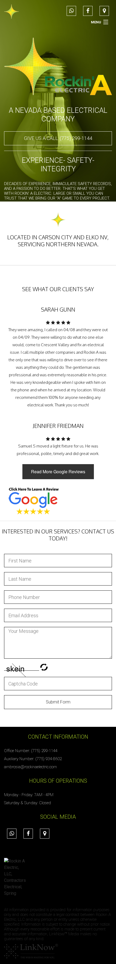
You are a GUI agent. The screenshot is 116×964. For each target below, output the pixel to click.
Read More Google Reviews (58, 471)
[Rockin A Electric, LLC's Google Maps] (104, 11)
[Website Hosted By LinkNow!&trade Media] (31, 951)
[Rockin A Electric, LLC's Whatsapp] (71, 11)
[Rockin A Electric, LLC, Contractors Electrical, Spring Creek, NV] (15, 877)
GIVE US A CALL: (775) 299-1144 (58, 138)
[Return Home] (11, 11)
